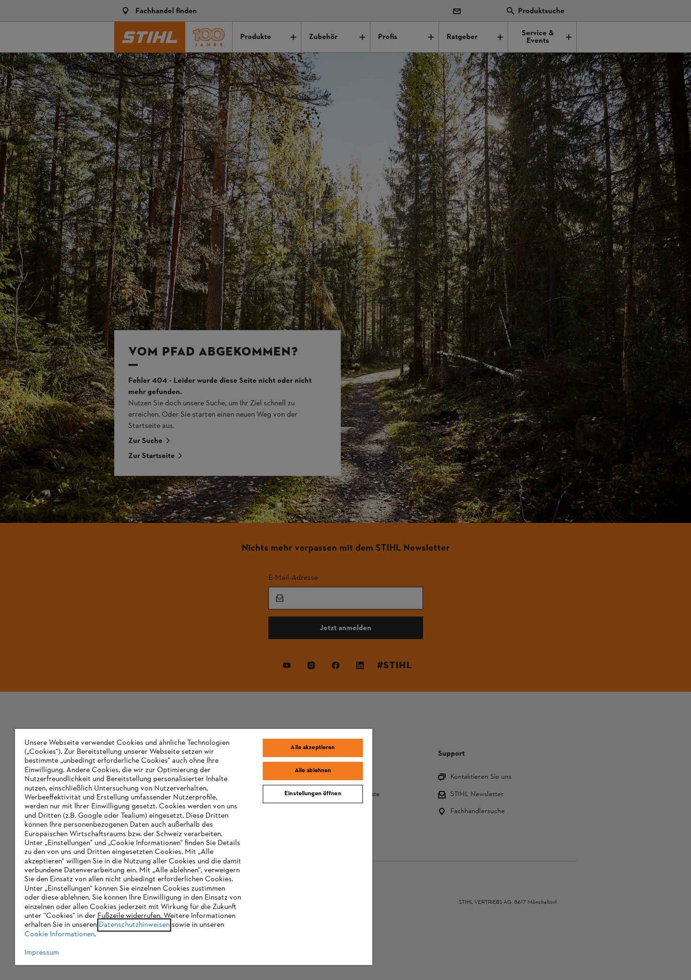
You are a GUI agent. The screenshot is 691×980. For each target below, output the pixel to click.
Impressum (41, 953)
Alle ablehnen (313, 771)
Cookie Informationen (59, 934)
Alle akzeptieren (313, 747)
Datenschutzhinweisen (134, 925)
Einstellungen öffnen (312, 794)
